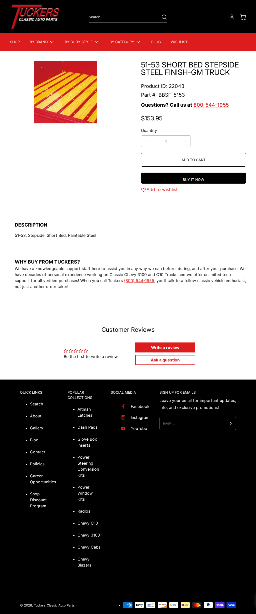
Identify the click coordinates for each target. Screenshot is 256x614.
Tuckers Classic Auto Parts (54, 605)
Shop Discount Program (38, 499)
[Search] (161, 16)
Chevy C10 (88, 523)
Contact (37, 451)
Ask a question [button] (165, 359)
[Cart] (240, 16)
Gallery (36, 427)
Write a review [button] (165, 347)
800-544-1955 (211, 105)
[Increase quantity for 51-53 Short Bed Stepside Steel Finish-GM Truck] (185, 141)
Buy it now (193, 179)
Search (36, 403)
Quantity (149, 130)
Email (169, 423)
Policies (37, 463)
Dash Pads (88, 427)
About (36, 415)
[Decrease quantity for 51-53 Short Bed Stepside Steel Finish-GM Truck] (146, 141)
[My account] (229, 16)
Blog (34, 439)
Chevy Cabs (89, 547)
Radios (84, 511)
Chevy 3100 (89, 535)
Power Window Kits (85, 493)
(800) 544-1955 (139, 280)
